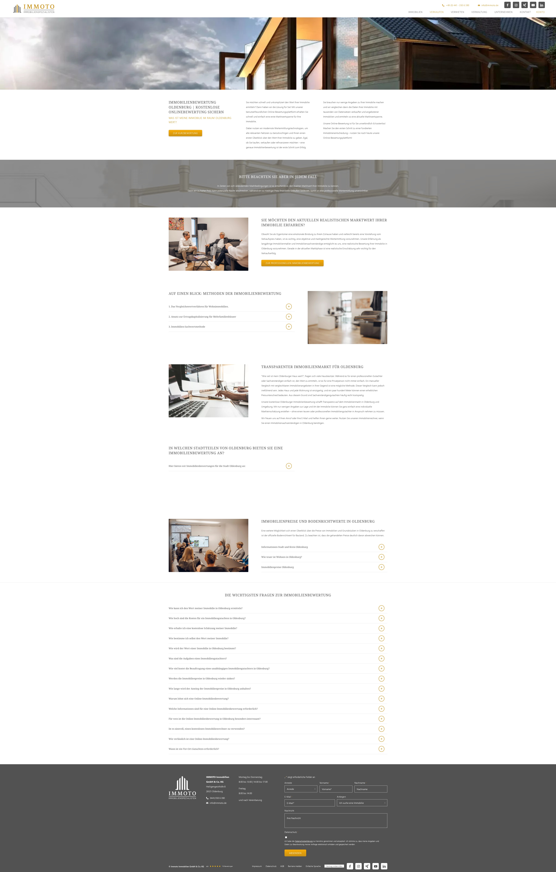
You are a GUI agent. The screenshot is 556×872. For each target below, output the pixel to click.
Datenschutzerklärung (304, 841)
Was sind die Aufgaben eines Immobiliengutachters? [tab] (198, 658)
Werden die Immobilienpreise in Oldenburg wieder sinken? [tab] (202, 678)
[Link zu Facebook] (507, 5)
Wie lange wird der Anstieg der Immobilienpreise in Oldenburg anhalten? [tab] (210, 688)
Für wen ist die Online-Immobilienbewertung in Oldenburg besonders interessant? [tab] (215, 718)
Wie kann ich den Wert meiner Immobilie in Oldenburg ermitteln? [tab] (206, 608)
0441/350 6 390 (217, 797)
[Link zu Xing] (524, 5)
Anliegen (341, 796)
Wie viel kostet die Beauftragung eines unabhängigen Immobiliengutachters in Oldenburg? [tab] (219, 668)
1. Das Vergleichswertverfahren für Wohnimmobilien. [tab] (198, 306)
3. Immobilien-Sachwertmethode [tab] (187, 326)
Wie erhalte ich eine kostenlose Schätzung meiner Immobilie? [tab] (203, 628)
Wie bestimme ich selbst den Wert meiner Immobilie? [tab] (198, 638)
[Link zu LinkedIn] (541, 5)
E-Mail (288, 796)
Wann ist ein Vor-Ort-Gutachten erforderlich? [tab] (194, 748)
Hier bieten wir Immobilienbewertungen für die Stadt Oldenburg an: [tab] (207, 466)
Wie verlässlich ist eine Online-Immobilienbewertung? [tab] (199, 738)
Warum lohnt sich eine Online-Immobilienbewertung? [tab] (199, 698)
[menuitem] (257, 866)
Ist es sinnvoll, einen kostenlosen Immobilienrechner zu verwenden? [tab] (207, 728)
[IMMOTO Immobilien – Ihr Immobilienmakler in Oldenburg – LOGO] (33, 8)
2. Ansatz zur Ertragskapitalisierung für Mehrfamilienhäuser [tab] (202, 316)
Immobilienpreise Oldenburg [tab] (277, 567)
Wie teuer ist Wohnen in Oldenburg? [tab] (281, 557)
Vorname (325, 782)
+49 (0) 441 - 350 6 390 (457, 5)
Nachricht (289, 810)
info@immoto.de (489, 5)
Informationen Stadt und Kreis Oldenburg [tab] (284, 547)
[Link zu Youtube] (533, 5)
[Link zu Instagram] (516, 5)
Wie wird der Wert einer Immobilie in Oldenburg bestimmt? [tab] (202, 648)
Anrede (288, 782)
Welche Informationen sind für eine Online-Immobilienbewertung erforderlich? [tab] (213, 708)
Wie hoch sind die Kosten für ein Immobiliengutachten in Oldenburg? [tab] (207, 618)
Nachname (360, 782)
